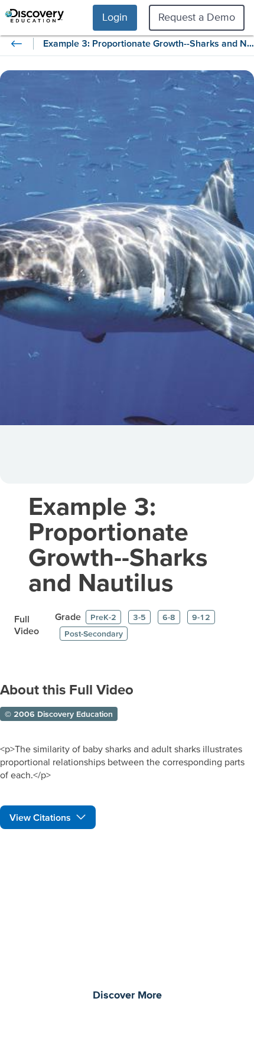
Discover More (127, 995)
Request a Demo (196, 17)
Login (115, 17)
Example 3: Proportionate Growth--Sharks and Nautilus (118, 544)
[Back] (16, 44)
